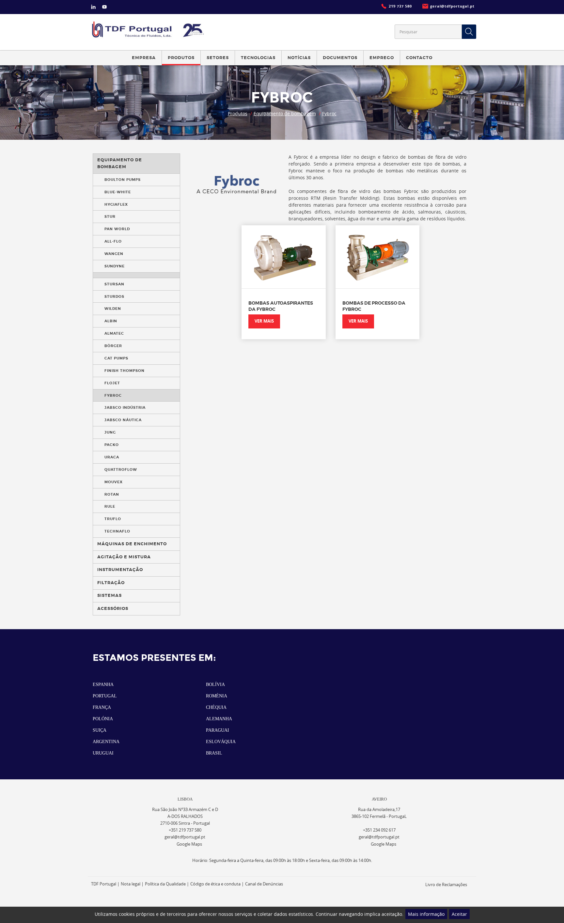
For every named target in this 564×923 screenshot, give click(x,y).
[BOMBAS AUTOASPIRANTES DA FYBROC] (283, 256)
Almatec (114, 333)
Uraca (111, 457)
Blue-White (117, 192)
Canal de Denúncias (264, 884)
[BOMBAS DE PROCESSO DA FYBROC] (377, 256)
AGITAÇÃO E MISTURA (124, 557)
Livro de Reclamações (446, 884)
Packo (111, 444)
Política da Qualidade (165, 884)
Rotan (111, 494)
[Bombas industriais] (149, 29)
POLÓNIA (103, 718)
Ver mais (264, 321)
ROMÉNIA (216, 695)
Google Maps (189, 844)
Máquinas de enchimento (132, 544)
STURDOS (114, 296)
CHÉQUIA (216, 707)
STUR (110, 216)
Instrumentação (120, 569)
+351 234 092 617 (379, 830)
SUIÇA (99, 730)
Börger (113, 345)
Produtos (237, 113)
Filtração (111, 582)
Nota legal (130, 884)
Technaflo (117, 531)
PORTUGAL (105, 695)
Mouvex (113, 482)
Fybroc (329, 113)
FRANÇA (102, 707)
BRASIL (214, 753)
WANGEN (113, 253)
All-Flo (113, 241)
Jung (110, 432)
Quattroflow (120, 469)
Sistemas (109, 595)
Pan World (117, 229)
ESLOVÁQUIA (221, 741)
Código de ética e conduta (215, 884)
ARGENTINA (106, 741)
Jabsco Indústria (125, 407)
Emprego (381, 57)
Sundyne (114, 266)
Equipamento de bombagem (285, 113)
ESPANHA (103, 684)
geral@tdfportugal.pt (184, 837)
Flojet (112, 383)
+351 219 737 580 (185, 830)
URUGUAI (103, 753)
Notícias (299, 57)
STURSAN (114, 284)
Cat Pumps (116, 358)
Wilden (112, 308)
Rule (109, 506)
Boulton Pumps (122, 179)
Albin (110, 321)
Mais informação (426, 914)
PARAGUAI (217, 730)
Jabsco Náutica (123, 420)
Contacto (419, 57)
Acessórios (112, 608)
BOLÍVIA (215, 684)
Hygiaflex (116, 204)
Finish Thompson (124, 370)
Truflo (112, 519)
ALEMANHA (219, 718)
